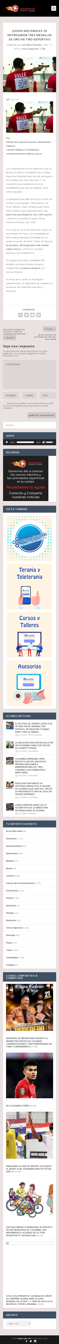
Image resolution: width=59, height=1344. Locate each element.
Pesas (9, 942)
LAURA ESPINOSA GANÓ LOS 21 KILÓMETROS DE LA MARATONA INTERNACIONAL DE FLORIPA (31, 807)
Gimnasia (11, 905)
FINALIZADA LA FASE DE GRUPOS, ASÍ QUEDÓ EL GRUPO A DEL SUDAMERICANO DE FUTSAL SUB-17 (29, 1169)
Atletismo (32, 813)
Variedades (33, 751)
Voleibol (10, 964)
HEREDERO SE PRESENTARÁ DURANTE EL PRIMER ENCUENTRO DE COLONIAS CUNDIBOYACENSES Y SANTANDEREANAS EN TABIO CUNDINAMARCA (29, 1042)
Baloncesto (12, 853)
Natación (11, 920)
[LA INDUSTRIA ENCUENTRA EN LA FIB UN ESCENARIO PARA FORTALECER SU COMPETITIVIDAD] (10, 744)
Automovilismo (14, 846)
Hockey (10, 912)
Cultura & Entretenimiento (20, 883)
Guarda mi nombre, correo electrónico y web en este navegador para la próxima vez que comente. (28, 405)
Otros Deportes (30, 48)
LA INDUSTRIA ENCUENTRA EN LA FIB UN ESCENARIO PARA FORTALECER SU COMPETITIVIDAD (34, 745)
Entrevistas (12, 890)
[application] (29, 442)
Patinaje (10, 935)
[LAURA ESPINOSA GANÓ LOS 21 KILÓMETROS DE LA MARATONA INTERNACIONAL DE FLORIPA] (10, 807)
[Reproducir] (6, 442)
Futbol (9, 898)
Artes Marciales (14, 831)
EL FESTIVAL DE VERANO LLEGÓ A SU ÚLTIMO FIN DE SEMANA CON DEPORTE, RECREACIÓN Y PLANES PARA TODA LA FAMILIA (33, 727)
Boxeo (9, 868)
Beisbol (10, 860)
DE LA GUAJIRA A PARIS (17, 1105)
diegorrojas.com (24, 1338)
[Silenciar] (43, 442)
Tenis (9, 950)
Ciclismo (10, 875)
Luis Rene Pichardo (31, 44)
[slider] (25, 442)
